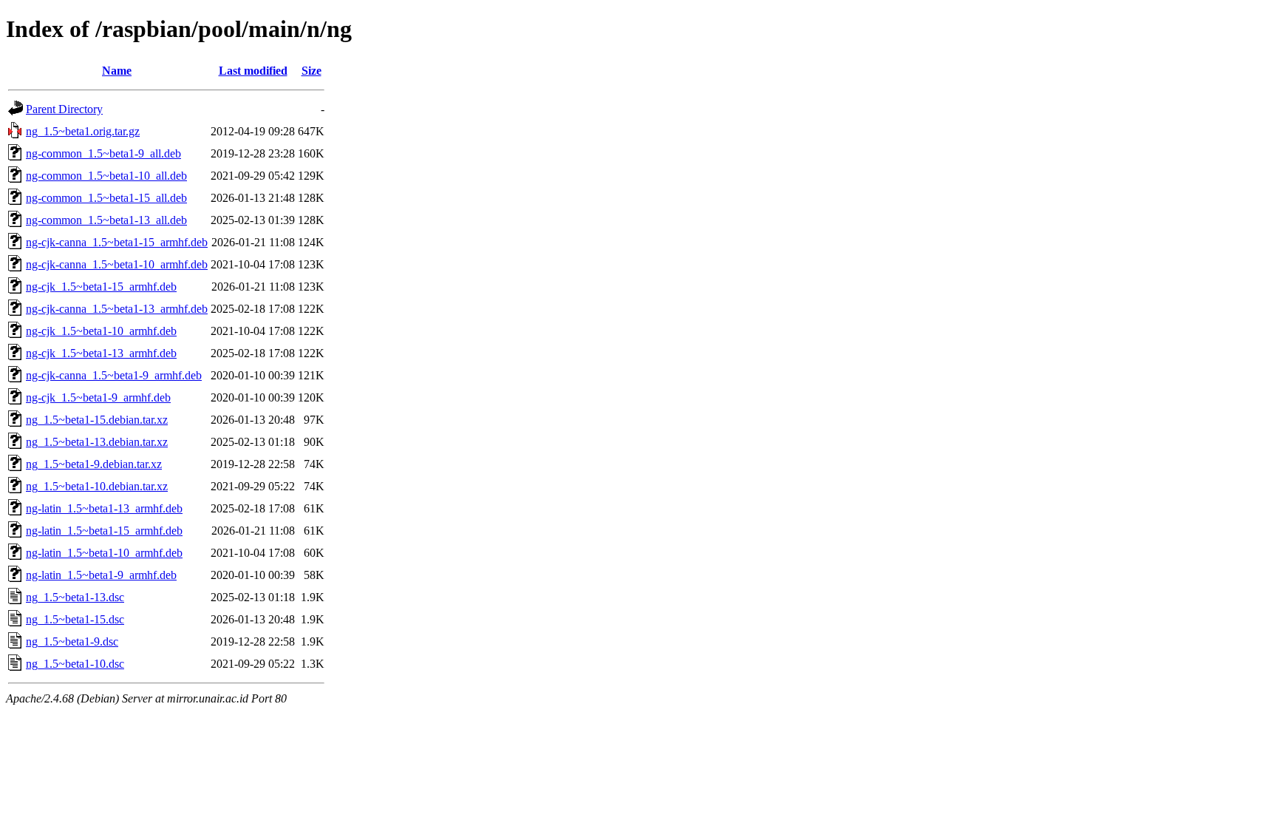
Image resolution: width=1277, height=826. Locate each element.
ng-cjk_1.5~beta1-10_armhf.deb (101, 331)
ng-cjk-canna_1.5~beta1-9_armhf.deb (114, 375)
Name (117, 70)
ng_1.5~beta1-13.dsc (75, 597)
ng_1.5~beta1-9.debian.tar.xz (94, 464)
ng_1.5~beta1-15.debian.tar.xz (97, 419)
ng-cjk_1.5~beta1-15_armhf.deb (101, 286)
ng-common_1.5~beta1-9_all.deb (103, 153)
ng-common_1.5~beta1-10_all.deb (106, 175)
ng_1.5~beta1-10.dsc (75, 663)
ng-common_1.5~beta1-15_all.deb (106, 198)
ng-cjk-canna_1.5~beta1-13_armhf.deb (117, 308)
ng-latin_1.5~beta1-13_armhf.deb (104, 508)
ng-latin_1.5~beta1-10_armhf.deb (104, 552)
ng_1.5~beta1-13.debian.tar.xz (97, 442)
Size (311, 70)
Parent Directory (64, 109)
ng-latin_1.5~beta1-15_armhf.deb (104, 530)
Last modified (253, 70)
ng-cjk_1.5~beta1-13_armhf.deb (101, 353)
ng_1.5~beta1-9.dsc (72, 641)
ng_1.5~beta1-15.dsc (75, 619)
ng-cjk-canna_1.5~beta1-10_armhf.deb (117, 264)
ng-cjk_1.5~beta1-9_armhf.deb (98, 397)
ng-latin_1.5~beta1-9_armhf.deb (101, 575)
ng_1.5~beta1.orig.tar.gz (83, 131)
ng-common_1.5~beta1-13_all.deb (106, 220)
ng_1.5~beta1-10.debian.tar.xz (97, 486)
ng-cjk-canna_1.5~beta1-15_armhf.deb (117, 242)
